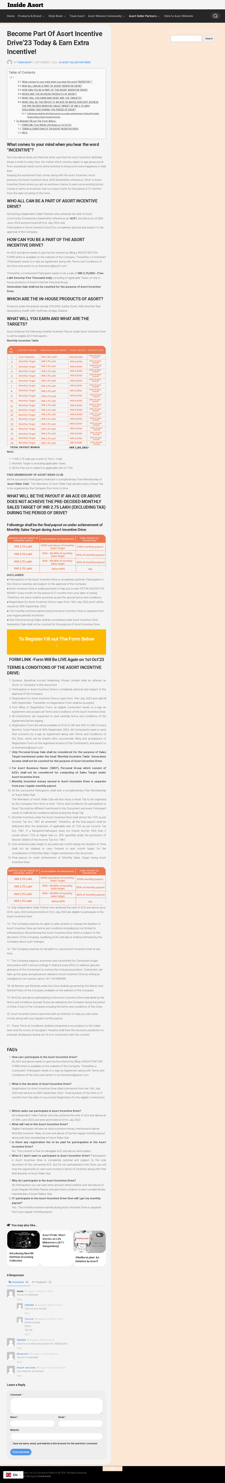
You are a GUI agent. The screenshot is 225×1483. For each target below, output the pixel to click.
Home (11, 16)
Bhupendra (22, 1354)
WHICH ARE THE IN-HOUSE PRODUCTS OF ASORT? (49, 94)
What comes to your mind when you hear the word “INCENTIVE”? (57, 82)
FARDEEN (29, 1305)
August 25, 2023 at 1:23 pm (50, 1319)
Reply (19, 1299)
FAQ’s (25, 132)
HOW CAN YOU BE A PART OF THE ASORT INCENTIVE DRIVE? (55, 90)
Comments (20, 1282)
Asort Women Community (105, 16)
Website (14, 1430)
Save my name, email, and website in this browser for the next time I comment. (55, 1443)
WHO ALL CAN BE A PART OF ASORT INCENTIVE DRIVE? (52, 86)
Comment (16, 1394)
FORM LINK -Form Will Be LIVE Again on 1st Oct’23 (46, 125)
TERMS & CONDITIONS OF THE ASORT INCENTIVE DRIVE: (50, 128)
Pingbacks (43, 1282)
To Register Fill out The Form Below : (36, 121)
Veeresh (29, 1319)
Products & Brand (29, 16)
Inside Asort (44, 1476)
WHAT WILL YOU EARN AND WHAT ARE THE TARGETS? (52, 98)
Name (14, 1417)
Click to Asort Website (178, 16)
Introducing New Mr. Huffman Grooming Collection (21, 1257)
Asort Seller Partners (143, 16)
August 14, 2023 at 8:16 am (53, 1367)
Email (62, 1417)
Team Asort (77, 16)
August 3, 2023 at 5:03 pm (50, 1305)
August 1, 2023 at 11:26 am (40, 1291)
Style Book (55, 16)
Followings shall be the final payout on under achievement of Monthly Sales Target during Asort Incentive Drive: (63, 115)
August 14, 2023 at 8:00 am (45, 1354)
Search (174, 33)
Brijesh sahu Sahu (26, 1367)
